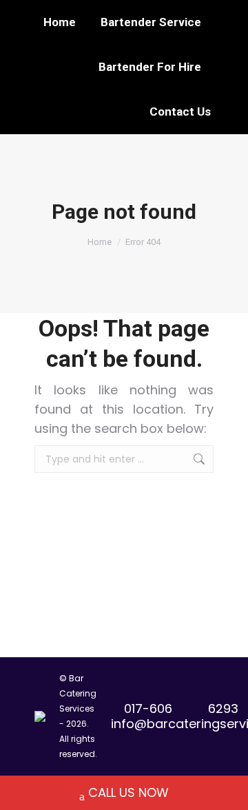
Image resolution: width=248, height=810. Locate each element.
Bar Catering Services (77, 693)
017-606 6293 (181, 708)
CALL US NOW (128, 792)
